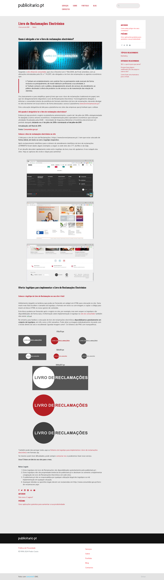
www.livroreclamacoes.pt (89, 104)
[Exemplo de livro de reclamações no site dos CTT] (60, 262)
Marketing (124, 56)
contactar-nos (61, 456)
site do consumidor (88, 314)
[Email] (34, 490)
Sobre (75, 5)
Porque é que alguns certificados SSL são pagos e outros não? (130, 69)
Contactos (66, 9)
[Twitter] (22, 490)
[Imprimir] (31, 490)
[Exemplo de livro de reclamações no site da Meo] (60, 178)
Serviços (65, 5)
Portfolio (85, 5)
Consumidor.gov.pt (31, 129)
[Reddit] (28, 490)
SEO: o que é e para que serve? (131, 64)
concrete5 (30, 577)
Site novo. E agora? (25, 497)
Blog (95, 5)
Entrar (143, 577)
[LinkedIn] (25, 490)
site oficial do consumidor (36, 72)
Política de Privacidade (26, 548)
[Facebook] (18, 490)
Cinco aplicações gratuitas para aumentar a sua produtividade (41, 504)
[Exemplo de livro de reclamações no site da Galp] (60, 220)
